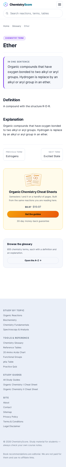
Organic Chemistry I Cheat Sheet (20, 384)
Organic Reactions (12, 315)
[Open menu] (59, 4)
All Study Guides (11, 379)
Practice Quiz (10, 366)
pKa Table (8, 361)
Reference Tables (12, 347)
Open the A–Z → (33, 260)
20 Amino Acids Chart (14, 352)
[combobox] (33, 13)
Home (6, 26)
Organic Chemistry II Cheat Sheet (20, 389)
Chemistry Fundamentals (16, 325)
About (6, 402)
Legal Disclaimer (11, 426)
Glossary (16, 26)
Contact (7, 407)
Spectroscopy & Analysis (16, 329)
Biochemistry (10, 320)
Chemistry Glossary (13, 343)
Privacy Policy (10, 416)
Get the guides (33, 214)
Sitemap (7, 412)
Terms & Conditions (13, 421)
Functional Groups (12, 357)
